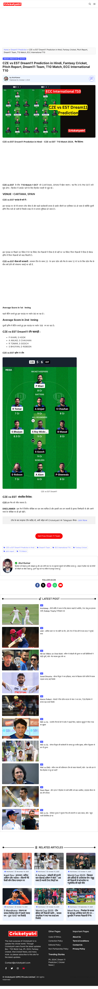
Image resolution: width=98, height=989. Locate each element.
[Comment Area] (91, 78)
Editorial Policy (54, 945)
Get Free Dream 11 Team (49, 536)
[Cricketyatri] (12, 4)
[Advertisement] (49, 29)
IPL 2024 (52, 959)
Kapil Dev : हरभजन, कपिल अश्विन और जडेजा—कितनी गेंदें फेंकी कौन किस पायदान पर (16, 878)
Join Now (82, 520)
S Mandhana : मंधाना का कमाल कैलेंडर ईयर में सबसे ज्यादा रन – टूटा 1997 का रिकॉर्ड (17, 913)
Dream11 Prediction (19, 50)
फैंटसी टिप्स (22, 58)
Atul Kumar (16, 77)
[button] (90, 4)
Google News (76, 977)
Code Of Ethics (54, 937)
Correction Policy (55, 941)
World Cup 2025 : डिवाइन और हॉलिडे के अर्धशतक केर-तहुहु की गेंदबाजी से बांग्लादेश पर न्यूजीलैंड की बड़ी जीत (81, 879)
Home (6, 50)
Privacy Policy (89, 977)
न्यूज (41, 605)
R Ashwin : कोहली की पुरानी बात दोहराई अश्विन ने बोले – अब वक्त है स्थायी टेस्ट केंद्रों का (48, 878)
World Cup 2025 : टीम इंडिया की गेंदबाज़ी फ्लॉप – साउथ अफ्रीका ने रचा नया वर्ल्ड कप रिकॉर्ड (48, 914)
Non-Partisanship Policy (58, 949)
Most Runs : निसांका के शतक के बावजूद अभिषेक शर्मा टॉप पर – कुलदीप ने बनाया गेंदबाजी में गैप (81, 913)
